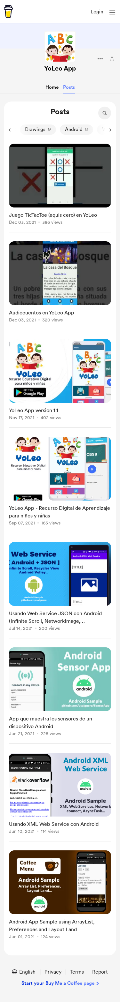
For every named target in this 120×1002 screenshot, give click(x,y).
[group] (60, 188)
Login (97, 12)
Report (100, 972)
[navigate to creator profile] (60, 47)
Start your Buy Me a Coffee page (57, 983)
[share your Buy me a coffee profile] (112, 59)
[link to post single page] (60, 185)
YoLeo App (60, 68)
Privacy (52, 972)
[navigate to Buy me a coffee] (8, 11)
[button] (112, 12)
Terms (77, 972)
